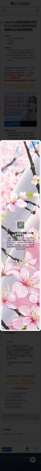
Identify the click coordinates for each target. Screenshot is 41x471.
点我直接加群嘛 (20, 240)
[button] (38, 143)
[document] (20, 235)
